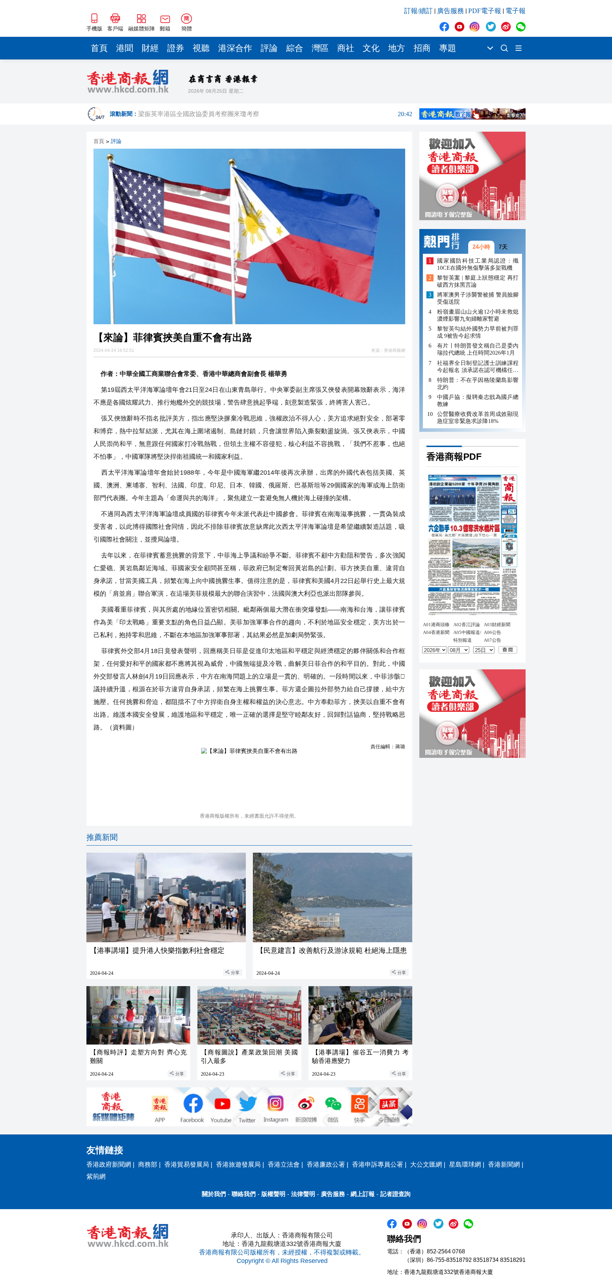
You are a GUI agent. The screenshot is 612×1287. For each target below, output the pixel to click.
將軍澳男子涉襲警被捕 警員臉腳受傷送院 (477, 298)
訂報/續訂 (418, 11)
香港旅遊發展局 (238, 1164)
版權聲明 (273, 1194)
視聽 (201, 48)
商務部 (147, 1164)
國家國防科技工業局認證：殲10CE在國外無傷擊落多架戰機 (477, 263)
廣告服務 (450, 11)
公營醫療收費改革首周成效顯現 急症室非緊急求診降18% (477, 417)
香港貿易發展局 (186, 1164)
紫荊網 (96, 1176)
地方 (396, 48)
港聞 (124, 48)
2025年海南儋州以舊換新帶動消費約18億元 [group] (275, 114)
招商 (422, 48)
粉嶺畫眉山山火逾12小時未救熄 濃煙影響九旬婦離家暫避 (477, 315)
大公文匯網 (426, 1164)
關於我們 (214, 1194)
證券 (175, 48)
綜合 (294, 48)
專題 (447, 48)
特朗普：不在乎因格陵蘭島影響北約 (477, 383)
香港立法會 (284, 1164)
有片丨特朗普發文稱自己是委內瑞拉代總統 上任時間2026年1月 (477, 349)
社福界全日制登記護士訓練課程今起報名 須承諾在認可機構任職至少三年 (477, 366)
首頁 (99, 48)
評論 (269, 48)
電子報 (515, 11)
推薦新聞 (102, 837)
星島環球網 (465, 1164)
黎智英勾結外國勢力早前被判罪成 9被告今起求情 (477, 332)
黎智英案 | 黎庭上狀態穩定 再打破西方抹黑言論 (477, 281)
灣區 (320, 48)
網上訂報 (363, 1194)
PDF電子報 (484, 11)
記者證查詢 (395, 1194)
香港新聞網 (504, 1164)
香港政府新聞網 (108, 1164)
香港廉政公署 (326, 1164)
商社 (345, 48)
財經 (150, 48)
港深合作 (235, 48)
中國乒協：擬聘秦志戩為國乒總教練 (477, 400)
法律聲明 (303, 1194)
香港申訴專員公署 (377, 1164)
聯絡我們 (244, 1194)
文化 (371, 48)
